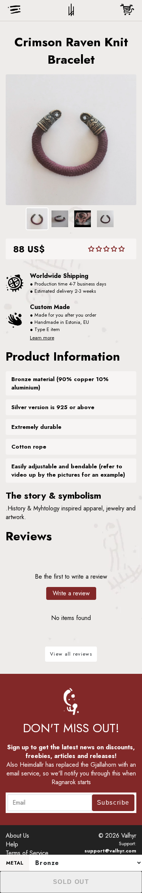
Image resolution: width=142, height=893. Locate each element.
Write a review (71, 593)
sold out (71, 882)
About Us (17, 835)
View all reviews (71, 654)
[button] (106, 249)
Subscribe (113, 802)
